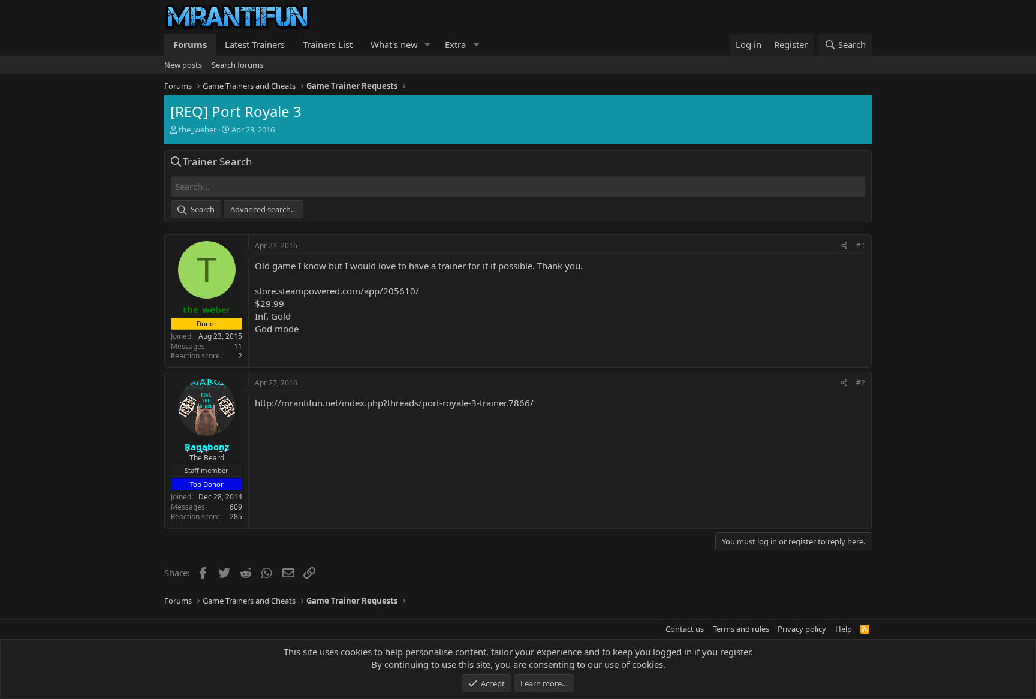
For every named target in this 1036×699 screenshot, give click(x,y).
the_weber (197, 129)
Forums (190, 44)
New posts (183, 64)
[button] (427, 45)
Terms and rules (741, 628)
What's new (394, 44)
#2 (860, 383)
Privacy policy (802, 628)
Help (843, 628)
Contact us (684, 628)
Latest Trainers (255, 44)
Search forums (237, 64)
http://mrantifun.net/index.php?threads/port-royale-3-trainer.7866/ (394, 403)
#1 (860, 245)
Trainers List (328, 44)
